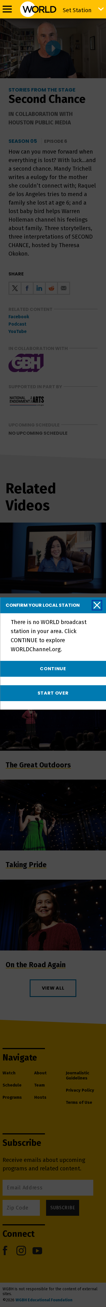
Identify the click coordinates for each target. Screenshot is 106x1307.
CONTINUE (53, 668)
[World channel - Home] (38, 9)
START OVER (53, 693)
